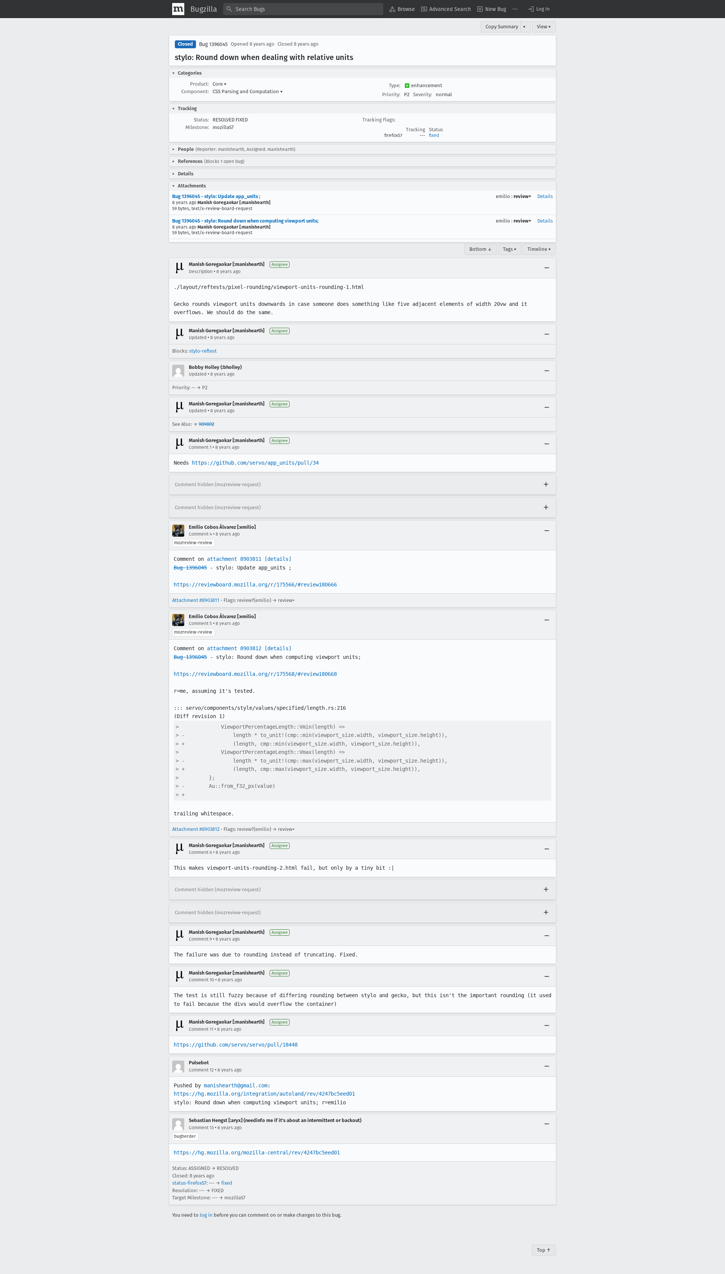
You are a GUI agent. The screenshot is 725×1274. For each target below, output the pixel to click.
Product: (199, 84)
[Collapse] (547, 268)
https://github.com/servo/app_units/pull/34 (255, 463)
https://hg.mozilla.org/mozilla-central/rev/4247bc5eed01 (257, 1153)
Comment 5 (200, 623)
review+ (522, 196)
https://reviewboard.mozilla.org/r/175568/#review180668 (255, 674)
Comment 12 (201, 1070)
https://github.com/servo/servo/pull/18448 (236, 1045)
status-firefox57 (189, 1183)
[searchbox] (303, 9)
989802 (206, 424)
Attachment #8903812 (195, 829)
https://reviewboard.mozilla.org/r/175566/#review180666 (255, 585)
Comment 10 (201, 979)
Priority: (391, 94)
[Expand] (546, 485)
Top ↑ (544, 1250)
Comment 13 (201, 1127)
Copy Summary (502, 26)
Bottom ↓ (480, 249)
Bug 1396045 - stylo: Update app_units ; (216, 196)
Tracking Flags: (378, 120)
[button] (538, 9)
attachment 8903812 (234, 648)
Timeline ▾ (539, 249)
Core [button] (220, 84)
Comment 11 (201, 1029)
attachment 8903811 (234, 559)
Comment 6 (200, 852)
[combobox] (303, 9)
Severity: (422, 94)
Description (201, 271)
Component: (195, 91)
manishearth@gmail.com (235, 1085)
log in (206, 1215)
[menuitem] (402, 9)
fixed (434, 135)
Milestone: (197, 127)
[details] (278, 559)
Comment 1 (200, 447)
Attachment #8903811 (195, 600)
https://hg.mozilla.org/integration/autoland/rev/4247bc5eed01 (264, 1094)
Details (545, 196)
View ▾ (544, 26)
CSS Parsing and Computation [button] (248, 91)
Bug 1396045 (213, 44)
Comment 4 (200, 534)
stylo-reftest (203, 351)
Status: (201, 120)
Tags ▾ (510, 249)
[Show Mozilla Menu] (178, 9)
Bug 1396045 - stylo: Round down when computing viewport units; (245, 221)
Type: (394, 85)
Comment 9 (200, 939)
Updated (198, 337)
